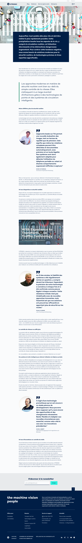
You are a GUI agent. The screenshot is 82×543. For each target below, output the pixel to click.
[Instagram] (74, 537)
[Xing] (64, 537)
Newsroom (73, 0)
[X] (67, 537)
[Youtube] (71, 537)
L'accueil (14, 536)
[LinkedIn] (61, 537)
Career (68, 0)
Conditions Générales (25, 538)
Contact (14, 538)
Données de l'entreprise (26, 536)
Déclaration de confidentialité (45, 536)
